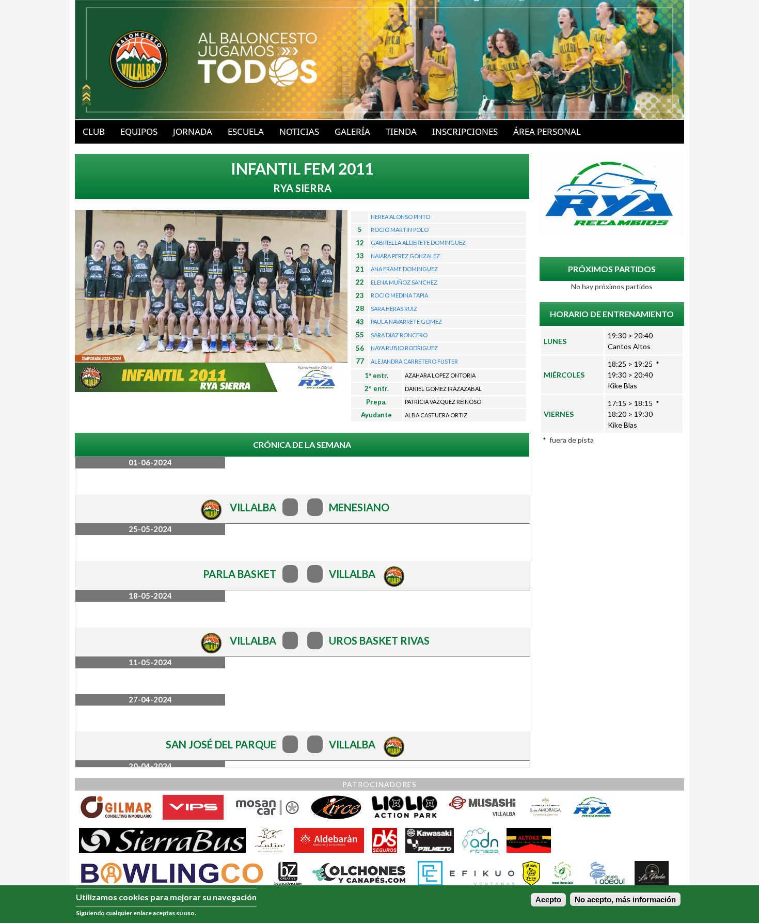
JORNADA (192, 131)
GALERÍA (352, 131)
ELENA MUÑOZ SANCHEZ (404, 282)
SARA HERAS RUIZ (394, 308)
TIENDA (401, 131)
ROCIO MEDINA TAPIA (399, 295)
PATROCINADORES (379, 784)
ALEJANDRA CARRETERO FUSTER (414, 361)
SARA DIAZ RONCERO (399, 335)
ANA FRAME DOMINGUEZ (404, 268)
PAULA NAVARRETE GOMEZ (406, 321)
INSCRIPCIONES (465, 131)
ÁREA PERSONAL (547, 131)
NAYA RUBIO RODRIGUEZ (404, 348)
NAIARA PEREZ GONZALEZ (405, 256)
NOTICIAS (299, 131)
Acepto (548, 900)
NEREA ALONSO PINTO (400, 216)
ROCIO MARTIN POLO (400, 229)
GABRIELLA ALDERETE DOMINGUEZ (418, 242)
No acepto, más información (625, 900)
